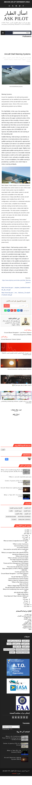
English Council (24, 519)
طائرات (11, 510)
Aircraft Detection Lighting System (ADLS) (19, 369)
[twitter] (19, 6)
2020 (27, 533)
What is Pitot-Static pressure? (20, 582)
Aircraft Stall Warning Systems (19, 576)
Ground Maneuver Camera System (18, 578)
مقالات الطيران (18, 513)
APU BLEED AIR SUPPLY (21, 592)
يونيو (26, 599)
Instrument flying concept (21, 545)
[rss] (12, 6)
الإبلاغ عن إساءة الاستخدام (23, 611)
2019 (27, 604)
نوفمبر (26, 535)
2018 (27, 606)
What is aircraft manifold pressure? (20, 477)
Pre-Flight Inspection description (19, 559)
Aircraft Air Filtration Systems (20, 561)
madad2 (14, 773)
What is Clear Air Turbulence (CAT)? (18, 580)
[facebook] (23, 6)
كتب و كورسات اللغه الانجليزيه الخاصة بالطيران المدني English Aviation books (16, 353)
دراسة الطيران (27, 510)
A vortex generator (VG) (21, 571)
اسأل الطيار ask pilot (16, 16)
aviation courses (8, 59)
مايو (27, 601)
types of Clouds (24, 584)
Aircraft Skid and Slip (22, 565)
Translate (15, 729)
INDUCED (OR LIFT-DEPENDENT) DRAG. (17, 2)
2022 (27, 530)
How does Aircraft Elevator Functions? (17, 566)
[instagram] (9, 6)
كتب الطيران (10, 57)
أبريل (26, 603)
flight (14, 519)
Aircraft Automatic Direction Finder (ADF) (16, 587)
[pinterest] (16, 6)
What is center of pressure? (20, 544)
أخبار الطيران (27, 508)
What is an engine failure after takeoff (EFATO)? (14, 552)
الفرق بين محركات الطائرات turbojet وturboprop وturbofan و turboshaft (16, 402)
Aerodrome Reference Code (20, 554)
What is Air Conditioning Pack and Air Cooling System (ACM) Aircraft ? (12, 471)
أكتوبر (26, 537)
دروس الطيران (18, 510)
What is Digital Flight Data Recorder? (17, 585)
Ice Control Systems (22, 547)
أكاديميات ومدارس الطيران (16, 508)
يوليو (26, 539)
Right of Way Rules (23, 594)
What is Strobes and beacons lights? (18, 558)
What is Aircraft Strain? (21, 556)
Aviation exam (17, 59)
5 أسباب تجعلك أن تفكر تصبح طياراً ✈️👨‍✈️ (21, 385)
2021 (27, 532)
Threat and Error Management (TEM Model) (15, 563)
